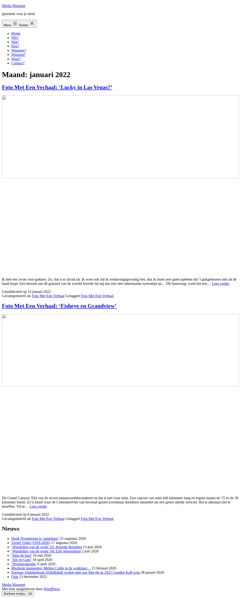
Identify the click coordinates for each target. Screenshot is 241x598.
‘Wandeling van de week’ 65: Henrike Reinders (46, 547)
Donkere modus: (15, 593)
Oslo (14, 577)
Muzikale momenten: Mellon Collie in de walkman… (51, 568)
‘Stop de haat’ (21, 555)
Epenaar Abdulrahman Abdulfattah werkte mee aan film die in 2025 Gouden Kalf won (75, 572)
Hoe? (15, 46)
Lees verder (220, 284)
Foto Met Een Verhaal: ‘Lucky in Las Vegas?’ (57, 87)
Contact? (17, 63)
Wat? (15, 42)
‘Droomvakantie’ (23, 564)
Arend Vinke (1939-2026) (30, 543)
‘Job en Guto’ (21, 560)
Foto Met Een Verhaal (48, 296)
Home (15, 33)
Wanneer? (18, 50)
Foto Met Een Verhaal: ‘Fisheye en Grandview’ (59, 306)
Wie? (15, 38)
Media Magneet (13, 6)
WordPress (52, 589)
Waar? (16, 59)
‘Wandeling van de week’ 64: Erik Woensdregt (46, 551)
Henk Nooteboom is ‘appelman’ (35, 538)
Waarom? (18, 55)
